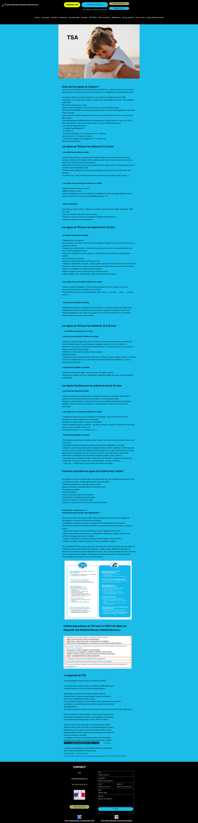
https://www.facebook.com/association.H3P (79, 820)
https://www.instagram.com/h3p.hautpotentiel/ (116, 820)
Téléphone (119, 784)
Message (101, 796)
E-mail (100, 784)
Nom (100, 772)
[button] (59, 17)
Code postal (102, 778)
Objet (100, 790)
